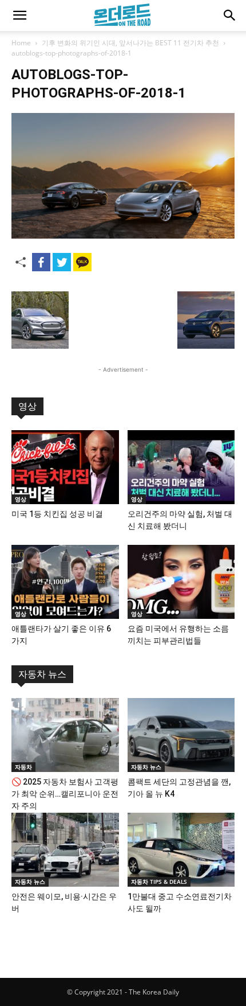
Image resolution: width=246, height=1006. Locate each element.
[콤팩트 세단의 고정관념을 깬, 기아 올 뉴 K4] (181, 735)
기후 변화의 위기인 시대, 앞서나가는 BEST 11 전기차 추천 (130, 43)
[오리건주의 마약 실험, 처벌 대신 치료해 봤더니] (181, 467)
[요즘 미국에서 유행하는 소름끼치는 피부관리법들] (181, 582)
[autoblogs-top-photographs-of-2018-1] (123, 235)
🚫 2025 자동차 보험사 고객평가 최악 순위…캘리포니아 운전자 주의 (64, 793)
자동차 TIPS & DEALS (159, 882)
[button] (19, 15)
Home (21, 43)
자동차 (23, 767)
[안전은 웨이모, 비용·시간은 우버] (65, 850)
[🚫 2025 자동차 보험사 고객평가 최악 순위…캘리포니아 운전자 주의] (65, 735)
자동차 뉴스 (42, 674)
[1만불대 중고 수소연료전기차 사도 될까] (181, 850)
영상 (27, 406)
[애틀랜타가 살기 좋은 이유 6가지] (65, 582)
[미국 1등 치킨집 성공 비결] (65, 467)
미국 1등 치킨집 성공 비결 (57, 513)
